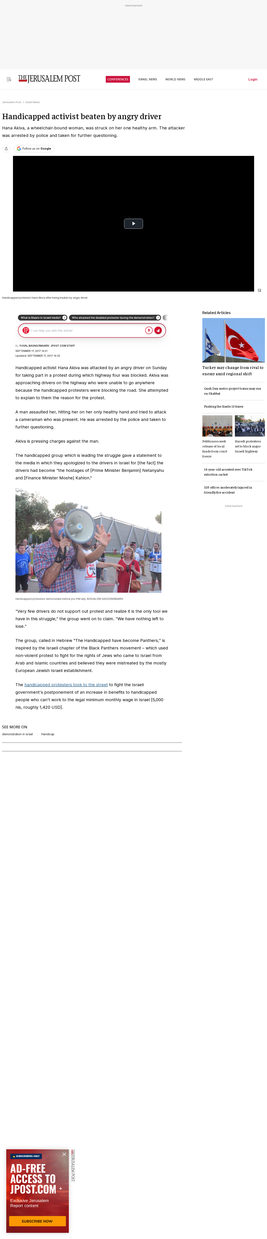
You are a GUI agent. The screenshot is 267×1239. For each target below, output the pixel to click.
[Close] (259, 290)
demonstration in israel (17, 734)
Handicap (47, 734)
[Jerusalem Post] (47, 79)
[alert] (37, 1191)
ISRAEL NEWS (147, 79)
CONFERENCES (117, 79)
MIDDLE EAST (203, 79)
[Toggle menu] (9, 79)
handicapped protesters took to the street (66, 684)
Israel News (32, 102)
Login (252, 79)
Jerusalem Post (11, 102)
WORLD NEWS (175, 79)
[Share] (6, 148)
